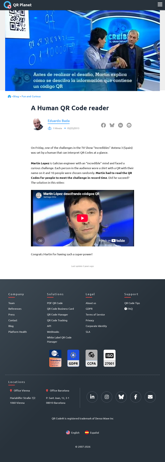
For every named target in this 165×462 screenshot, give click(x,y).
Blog (16, 96)
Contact (12, 320)
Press (11, 314)
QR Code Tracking (57, 320)
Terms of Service (95, 314)
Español (94, 432)
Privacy (90, 320)
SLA (88, 331)
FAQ (130, 308)
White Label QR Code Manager (59, 339)
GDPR (89, 308)
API (49, 325)
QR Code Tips (132, 303)
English (75, 432)
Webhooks (53, 331)
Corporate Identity (96, 325)
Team (11, 303)
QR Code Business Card (60, 308)
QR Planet (22, 4)
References (14, 308)
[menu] (160, 4)
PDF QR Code (55, 303)
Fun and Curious (31, 96)
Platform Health (17, 331)
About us (91, 303)
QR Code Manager (57, 314)
